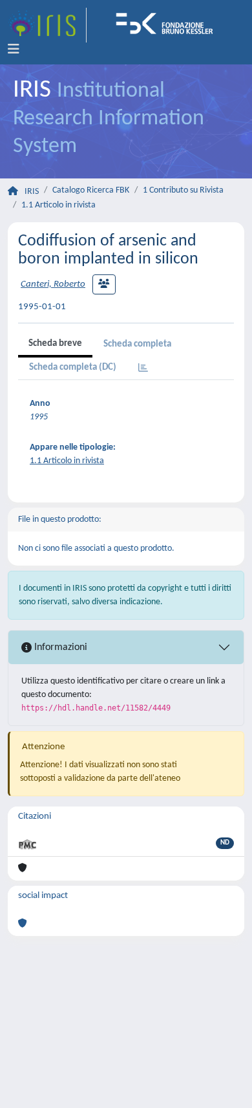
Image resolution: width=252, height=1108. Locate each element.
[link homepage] (47, 25)
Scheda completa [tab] (137, 344)
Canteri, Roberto (53, 284)
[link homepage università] (168, 25)
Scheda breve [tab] (55, 344)
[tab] (143, 369)
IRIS (32, 191)
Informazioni (59, 647)
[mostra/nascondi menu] (13, 50)
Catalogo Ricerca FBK (90, 190)
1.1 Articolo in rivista (58, 205)
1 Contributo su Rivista (183, 190)
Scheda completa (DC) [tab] (72, 367)
